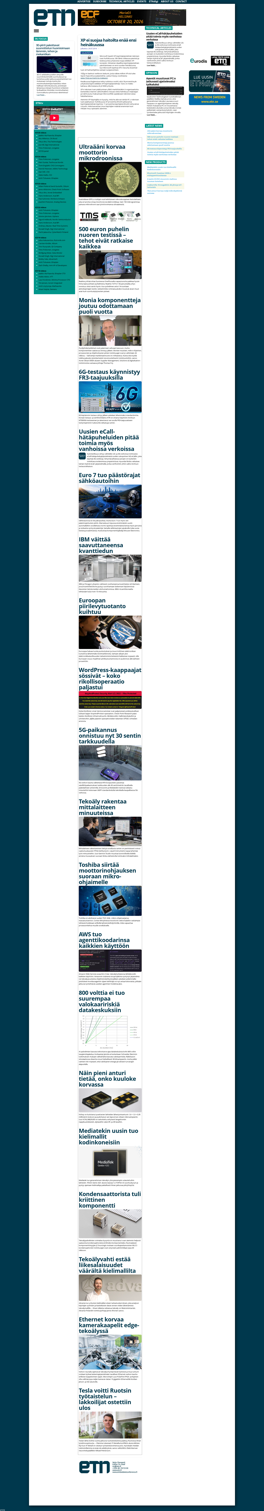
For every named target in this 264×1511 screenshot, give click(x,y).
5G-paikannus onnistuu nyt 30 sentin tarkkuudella (110, 735)
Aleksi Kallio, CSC (45, 175)
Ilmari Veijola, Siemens (48, 289)
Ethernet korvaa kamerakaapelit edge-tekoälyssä (109, 1325)
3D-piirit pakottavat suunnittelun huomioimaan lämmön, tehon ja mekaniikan (53, 49)
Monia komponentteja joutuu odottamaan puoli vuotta (110, 305)
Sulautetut (86, 53)
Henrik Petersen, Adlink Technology (53, 168)
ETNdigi (153, 1)
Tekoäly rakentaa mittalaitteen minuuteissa (103, 807)
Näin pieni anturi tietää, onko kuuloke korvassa (107, 1078)
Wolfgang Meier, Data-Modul (50, 253)
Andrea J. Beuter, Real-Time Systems (53, 226)
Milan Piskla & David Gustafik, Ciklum (54, 186)
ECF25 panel (44, 151)
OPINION (151, 72)
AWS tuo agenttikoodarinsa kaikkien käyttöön (104, 940)
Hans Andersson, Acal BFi (49, 195)
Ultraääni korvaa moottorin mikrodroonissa (102, 152)
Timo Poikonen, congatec (49, 148)
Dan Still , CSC (44, 172)
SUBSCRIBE (99, 1)
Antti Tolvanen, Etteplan (48, 178)
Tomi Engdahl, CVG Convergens (51, 165)
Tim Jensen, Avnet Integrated (50, 283)
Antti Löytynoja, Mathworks (50, 286)
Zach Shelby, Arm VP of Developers (53, 265)
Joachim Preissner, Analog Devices (52, 202)
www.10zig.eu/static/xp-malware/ (94, 78)
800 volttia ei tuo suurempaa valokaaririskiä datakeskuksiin (102, 1001)
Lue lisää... (41, 95)
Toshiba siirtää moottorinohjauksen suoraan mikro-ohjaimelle (107, 873)
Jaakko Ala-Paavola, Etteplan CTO (52, 273)
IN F (37, 38)
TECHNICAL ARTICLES (121, 1)
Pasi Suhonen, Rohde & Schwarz (52, 199)
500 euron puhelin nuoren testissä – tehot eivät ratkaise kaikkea (106, 237)
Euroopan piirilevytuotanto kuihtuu (102, 606)
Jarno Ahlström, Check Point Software (54, 189)
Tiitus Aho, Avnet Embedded (50, 192)
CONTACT (181, 1)
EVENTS (141, 1)
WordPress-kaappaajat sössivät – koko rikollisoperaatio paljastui (110, 678)
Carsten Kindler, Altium (48, 243)
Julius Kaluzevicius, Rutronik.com (52, 240)
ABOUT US (167, 1)
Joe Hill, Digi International (49, 145)
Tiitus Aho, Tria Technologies (50, 141)
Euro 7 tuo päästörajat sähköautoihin (109, 478)
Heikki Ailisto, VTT (46, 276)
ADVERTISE (83, 1)
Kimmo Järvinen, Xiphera (49, 216)
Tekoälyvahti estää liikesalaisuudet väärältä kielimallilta (107, 1264)
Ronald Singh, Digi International (51, 229)
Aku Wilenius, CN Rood (48, 138)
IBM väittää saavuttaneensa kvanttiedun (101, 545)
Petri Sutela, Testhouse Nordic (51, 162)
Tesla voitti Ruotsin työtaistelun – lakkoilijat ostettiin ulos (105, 1399)
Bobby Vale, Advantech (48, 259)
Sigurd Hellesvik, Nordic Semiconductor (55, 219)
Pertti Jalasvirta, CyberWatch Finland (53, 232)
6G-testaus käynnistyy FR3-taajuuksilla (109, 374)
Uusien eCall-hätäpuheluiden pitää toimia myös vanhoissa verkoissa (109, 440)
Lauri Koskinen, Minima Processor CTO (54, 280)
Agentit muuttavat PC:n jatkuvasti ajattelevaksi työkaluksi (161, 81)
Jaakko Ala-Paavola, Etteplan (50, 135)
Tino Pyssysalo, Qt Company (50, 246)
